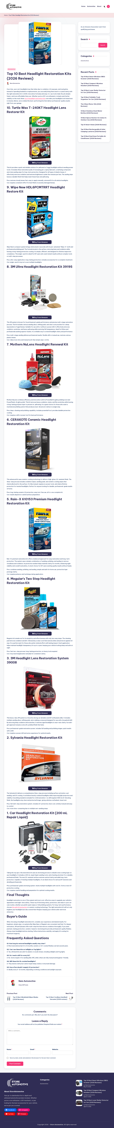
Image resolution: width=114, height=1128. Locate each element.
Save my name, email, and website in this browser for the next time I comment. (33, 1058)
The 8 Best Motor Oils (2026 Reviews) (91, 105)
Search (84, 39)
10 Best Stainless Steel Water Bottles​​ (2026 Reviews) (91, 112)
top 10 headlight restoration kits (35, 98)
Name (9, 1049)
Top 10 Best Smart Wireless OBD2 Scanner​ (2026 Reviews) (93, 78)
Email (32, 1049)
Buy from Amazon (41, 163)
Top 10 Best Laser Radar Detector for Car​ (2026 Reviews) (93, 91)
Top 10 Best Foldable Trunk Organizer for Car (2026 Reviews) (93, 98)
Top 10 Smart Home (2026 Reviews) (93, 125)
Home (5, 15)
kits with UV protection (19, 907)
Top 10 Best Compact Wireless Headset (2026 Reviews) (92, 85)
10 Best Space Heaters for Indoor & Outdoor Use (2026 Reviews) (93, 119)
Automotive (11, 69)
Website (55, 1049)
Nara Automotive (27, 981)
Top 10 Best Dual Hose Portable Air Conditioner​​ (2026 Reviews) (93, 137)
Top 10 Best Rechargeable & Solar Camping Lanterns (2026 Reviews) (93, 130)
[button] (23, 985)
